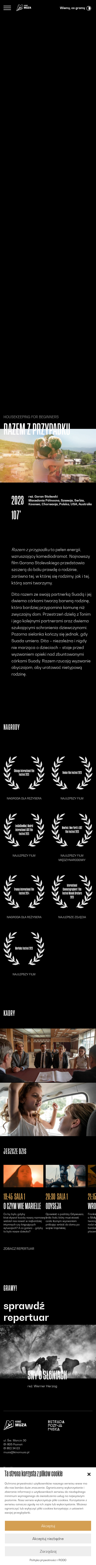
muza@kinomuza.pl (16, 1452)
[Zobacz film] (23, 1176)
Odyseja (53, 1206)
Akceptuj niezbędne (48, 1539)
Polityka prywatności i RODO (48, 1560)
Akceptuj (48, 1526)
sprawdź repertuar (26, 1311)
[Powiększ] (48, 1055)
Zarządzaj (48, 1551)
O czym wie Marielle (22, 1206)
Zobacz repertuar (18, 1248)
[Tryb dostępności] (89, 8)
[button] (89, 1473)
